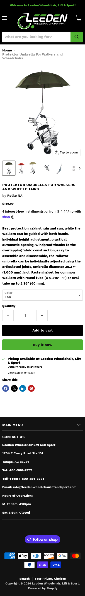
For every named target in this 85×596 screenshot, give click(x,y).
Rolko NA (14, 196)
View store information (21, 372)
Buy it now (42, 345)
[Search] (76, 37)
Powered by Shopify (42, 588)
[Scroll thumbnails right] (78, 168)
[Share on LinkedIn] (22, 388)
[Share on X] (14, 388)
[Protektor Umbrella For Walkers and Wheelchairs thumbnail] (8, 168)
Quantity (8, 306)
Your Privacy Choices (50, 578)
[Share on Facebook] (5, 388)
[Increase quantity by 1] (42, 315)
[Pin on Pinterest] (31, 388)
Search (24, 578)
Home (7, 50)
